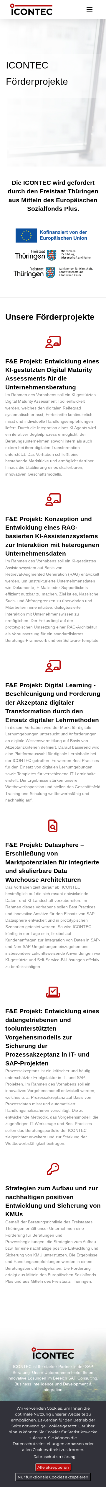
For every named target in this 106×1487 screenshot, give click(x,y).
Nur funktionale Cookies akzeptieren (53, 1477)
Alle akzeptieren (53, 1467)
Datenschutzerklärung (55, 1456)
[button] (89, 9)
